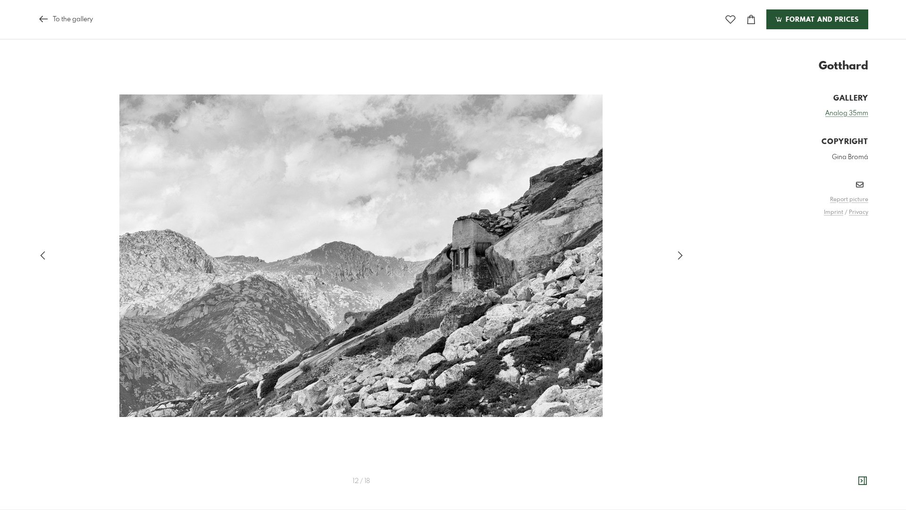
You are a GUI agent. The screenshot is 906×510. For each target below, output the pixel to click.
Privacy (858, 212)
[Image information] (862, 481)
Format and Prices (821, 20)
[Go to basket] (751, 19)
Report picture (849, 200)
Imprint (833, 212)
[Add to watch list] (730, 19)
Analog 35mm (846, 113)
